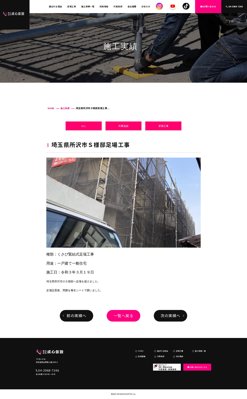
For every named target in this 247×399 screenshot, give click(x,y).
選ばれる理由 (55, 6)
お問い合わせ (209, 6)
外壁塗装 (123, 126)
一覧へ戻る (124, 315)
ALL (83, 126)
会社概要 (132, 6)
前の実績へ (76, 315)
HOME (51, 108)
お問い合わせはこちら (198, 367)
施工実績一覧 (88, 6)
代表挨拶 (117, 6)
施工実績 (65, 108)
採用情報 (104, 6)
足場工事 (71, 6)
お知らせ (145, 6)
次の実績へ (170, 315)
